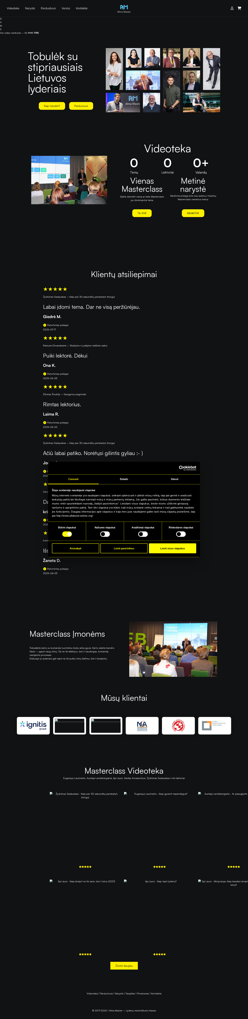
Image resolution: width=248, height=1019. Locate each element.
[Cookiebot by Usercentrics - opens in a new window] (181, 468)
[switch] (105, 534)
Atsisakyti (75, 548)
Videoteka (13, 8)
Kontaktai (81, 8)
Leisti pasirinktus (124, 548)
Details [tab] (124, 479)
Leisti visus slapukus (172, 548)
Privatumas (143, 993)
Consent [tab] (73, 479)
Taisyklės (130, 993)
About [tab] (174, 479)
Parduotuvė (48, 8)
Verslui (66, 8)
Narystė (30, 8)
